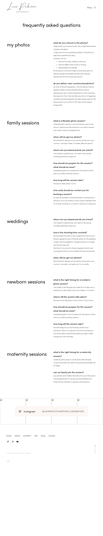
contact (51, 435)
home (8, 435)
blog (43, 435)
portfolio (27, 435)
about (17, 435)
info (36, 435)
